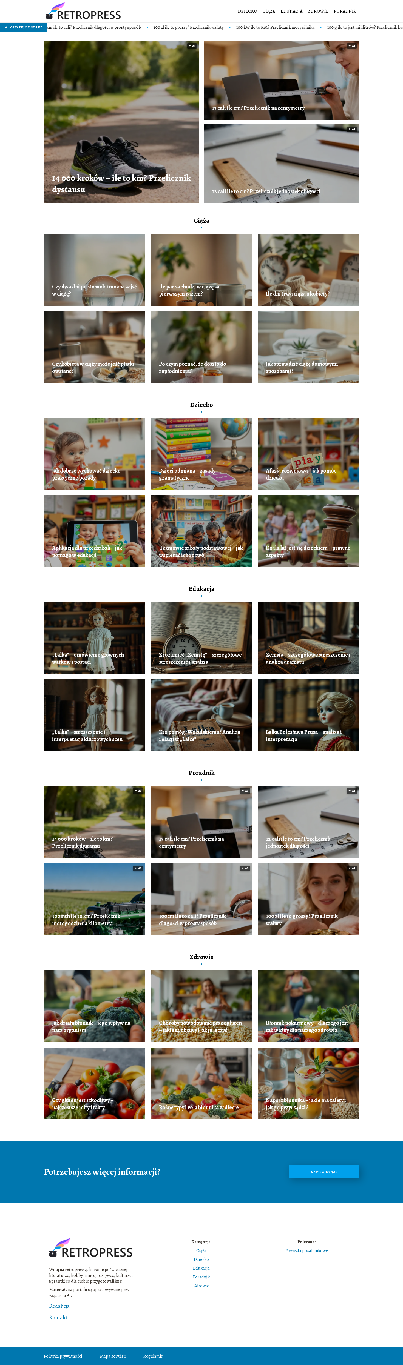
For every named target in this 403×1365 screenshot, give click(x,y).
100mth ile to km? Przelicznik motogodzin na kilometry (86, 920)
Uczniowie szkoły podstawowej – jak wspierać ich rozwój (201, 552)
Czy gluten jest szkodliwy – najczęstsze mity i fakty (82, 1104)
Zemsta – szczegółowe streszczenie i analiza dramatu (308, 658)
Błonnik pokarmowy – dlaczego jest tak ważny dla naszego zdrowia (307, 1027)
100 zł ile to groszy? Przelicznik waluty (98, 27)
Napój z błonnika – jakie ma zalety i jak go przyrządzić (306, 1104)
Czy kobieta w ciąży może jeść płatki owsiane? (93, 367)
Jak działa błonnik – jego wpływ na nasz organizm (91, 1027)
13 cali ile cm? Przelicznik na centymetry (258, 108)
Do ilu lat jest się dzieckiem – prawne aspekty (308, 552)
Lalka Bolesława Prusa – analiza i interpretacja (304, 736)
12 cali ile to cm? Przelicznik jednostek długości (266, 191)
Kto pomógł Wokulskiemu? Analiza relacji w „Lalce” (199, 736)
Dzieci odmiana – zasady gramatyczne (187, 474)
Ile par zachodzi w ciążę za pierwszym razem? (189, 290)
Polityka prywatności (63, 1356)
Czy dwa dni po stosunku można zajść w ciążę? (94, 290)
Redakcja (59, 1306)
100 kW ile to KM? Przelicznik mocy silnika (185, 27)
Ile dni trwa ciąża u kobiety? (298, 293)
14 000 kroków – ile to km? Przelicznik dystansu (121, 183)
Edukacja (292, 11)
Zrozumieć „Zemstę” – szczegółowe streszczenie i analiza (200, 658)
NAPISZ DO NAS (324, 1172)
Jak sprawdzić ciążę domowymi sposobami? (302, 367)
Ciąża (269, 11)
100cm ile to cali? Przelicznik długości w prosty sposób (192, 920)
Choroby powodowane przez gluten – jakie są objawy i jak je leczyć (200, 1027)
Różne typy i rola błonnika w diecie (199, 1107)
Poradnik (345, 11)
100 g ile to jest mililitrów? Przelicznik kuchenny (281, 27)
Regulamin (153, 1356)
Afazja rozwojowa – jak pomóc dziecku (301, 474)
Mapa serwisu (113, 1356)
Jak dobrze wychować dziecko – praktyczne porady (88, 474)
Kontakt (58, 1317)
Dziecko (247, 11)
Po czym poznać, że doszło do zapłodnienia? (192, 367)
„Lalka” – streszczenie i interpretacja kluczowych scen (87, 736)
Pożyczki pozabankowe (306, 1251)
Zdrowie (318, 11)
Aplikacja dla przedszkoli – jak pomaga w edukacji (87, 552)
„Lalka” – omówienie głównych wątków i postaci (88, 658)
